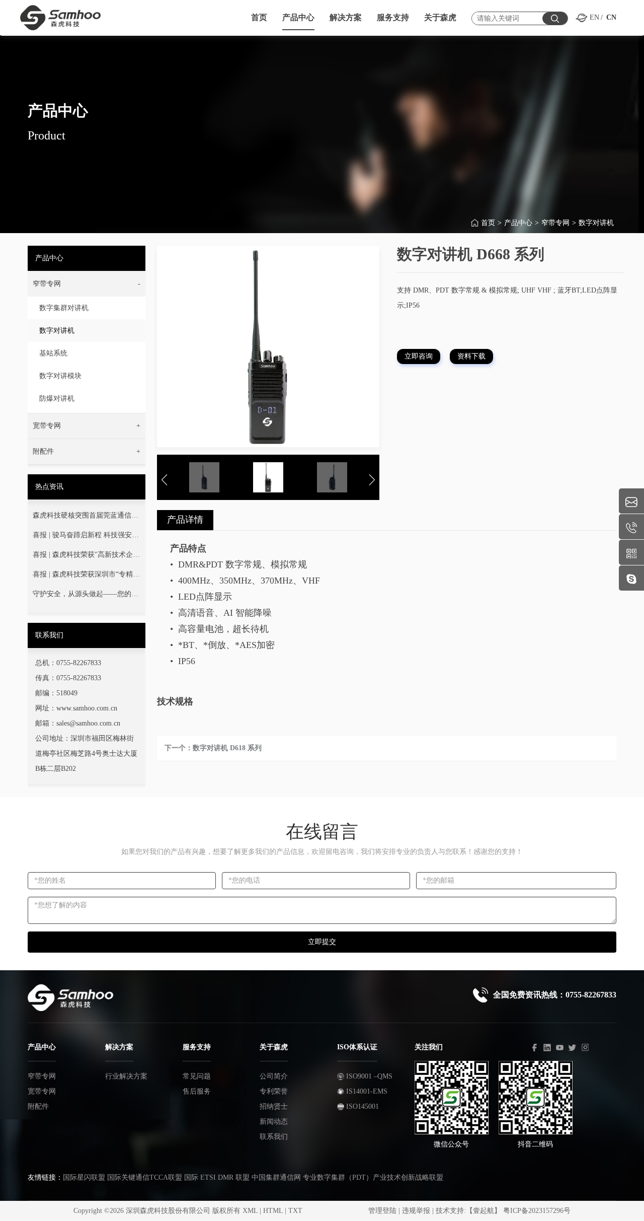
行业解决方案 (126, 1076)
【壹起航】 (483, 1210)
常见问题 (197, 1076)
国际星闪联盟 (84, 1177)
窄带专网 (555, 223)
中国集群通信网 (276, 1177)
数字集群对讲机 (64, 308)
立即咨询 (419, 356)
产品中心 (518, 223)
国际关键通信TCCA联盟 (144, 1177)
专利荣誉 (274, 1091)
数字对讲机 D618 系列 (227, 748)
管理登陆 (382, 1210)
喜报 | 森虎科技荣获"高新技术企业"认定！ (83, 557)
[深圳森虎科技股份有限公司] (74, 15)
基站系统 (53, 353)
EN (594, 17)
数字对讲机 (596, 223)
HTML (273, 1210)
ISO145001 (361, 1106)
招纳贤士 (274, 1106)
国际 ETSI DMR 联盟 (217, 1177)
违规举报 (416, 1210)
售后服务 (197, 1091)
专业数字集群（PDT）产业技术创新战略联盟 (373, 1177)
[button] (86, 284)
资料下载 (471, 356)
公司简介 (274, 1076)
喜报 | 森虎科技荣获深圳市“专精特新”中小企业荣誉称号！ (86, 576)
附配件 (38, 1106)
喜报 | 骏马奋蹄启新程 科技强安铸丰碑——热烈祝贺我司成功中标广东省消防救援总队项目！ (86, 537)
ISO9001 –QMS (368, 1076)
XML (250, 1210)
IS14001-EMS (365, 1091)
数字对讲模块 (60, 376)
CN (611, 17)
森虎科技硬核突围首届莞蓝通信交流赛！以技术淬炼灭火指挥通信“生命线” (85, 518)
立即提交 (322, 942)
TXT (295, 1210)
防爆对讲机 (56, 398)
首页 (488, 223)
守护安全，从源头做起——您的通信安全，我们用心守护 (85, 596)
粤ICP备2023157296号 (537, 1210)
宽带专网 (42, 1091)
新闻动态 (274, 1121)
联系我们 (274, 1136)
